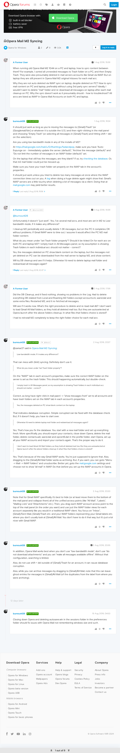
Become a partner (104, 687)
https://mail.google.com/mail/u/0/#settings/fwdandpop (45, 147)
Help (58, 662)
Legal (78, 662)
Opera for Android (17, 704)
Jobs (97, 679)
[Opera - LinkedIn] (24, 734)
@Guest (47, 342)
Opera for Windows (17, 48)
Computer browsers (16, 669)
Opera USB (14, 693)
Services (42, 662)
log (48, 178)
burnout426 (19, 121)
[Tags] (47, 4)
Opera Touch (14, 712)
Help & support (63, 670)
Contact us (100, 692)
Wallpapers (42, 679)
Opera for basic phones (20, 717)
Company (101, 662)
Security (79, 670)
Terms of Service (83, 687)
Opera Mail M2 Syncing (44, 348)
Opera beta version (18, 688)
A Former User (20, 62)
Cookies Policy (82, 679)
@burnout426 (37, 210)
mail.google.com (21, 185)
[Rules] (64, 4)
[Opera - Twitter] (12, 734)
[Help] (70, 4)
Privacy (78, 674)
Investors (100, 683)
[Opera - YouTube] (18, 734)
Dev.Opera (61, 683)
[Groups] (58, 4)
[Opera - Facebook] (7, 734)
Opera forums (62, 679)
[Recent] (41, 4)
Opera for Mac (15, 680)
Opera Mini (14, 708)
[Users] (53, 4)
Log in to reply (108, 47)
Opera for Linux (16, 684)
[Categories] (35, 4)
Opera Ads (42, 683)
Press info (100, 674)
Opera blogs (61, 674)
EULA (77, 683)
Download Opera (65, 18)
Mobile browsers (14, 698)
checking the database (95, 158)
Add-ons (40, 670)
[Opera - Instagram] (30, 734)
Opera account (44, 674)
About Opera (101, 670)
